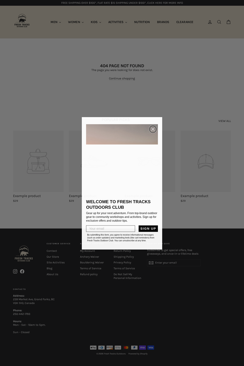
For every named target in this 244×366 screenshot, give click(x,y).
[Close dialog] (152, 128)
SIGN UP (148, 228)
